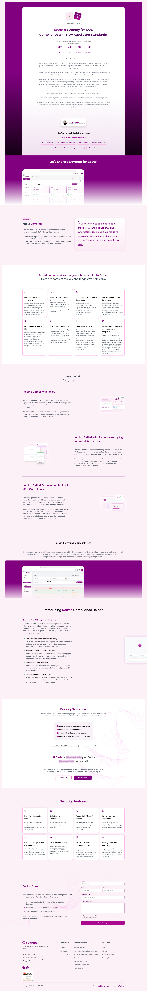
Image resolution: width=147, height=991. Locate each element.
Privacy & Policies (118, 986)
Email (82, 888)
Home (62, 948)
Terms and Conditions (101, 986)
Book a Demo (83, 778)
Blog (103, 948)
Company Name (86, 894)
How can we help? (86, 901)
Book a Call (63, 778)
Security (77, 958)
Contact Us (64, 954)
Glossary (105, 951)
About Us (63, 951)
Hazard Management (81, 965)
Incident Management (81, 961)
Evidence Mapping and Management (86, 954)
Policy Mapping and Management (85, 951)
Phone (105, 888)
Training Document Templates (112, 958)
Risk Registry (78, 968)
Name (83, 881)
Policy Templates (108, 954)
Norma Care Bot (79, 948)
